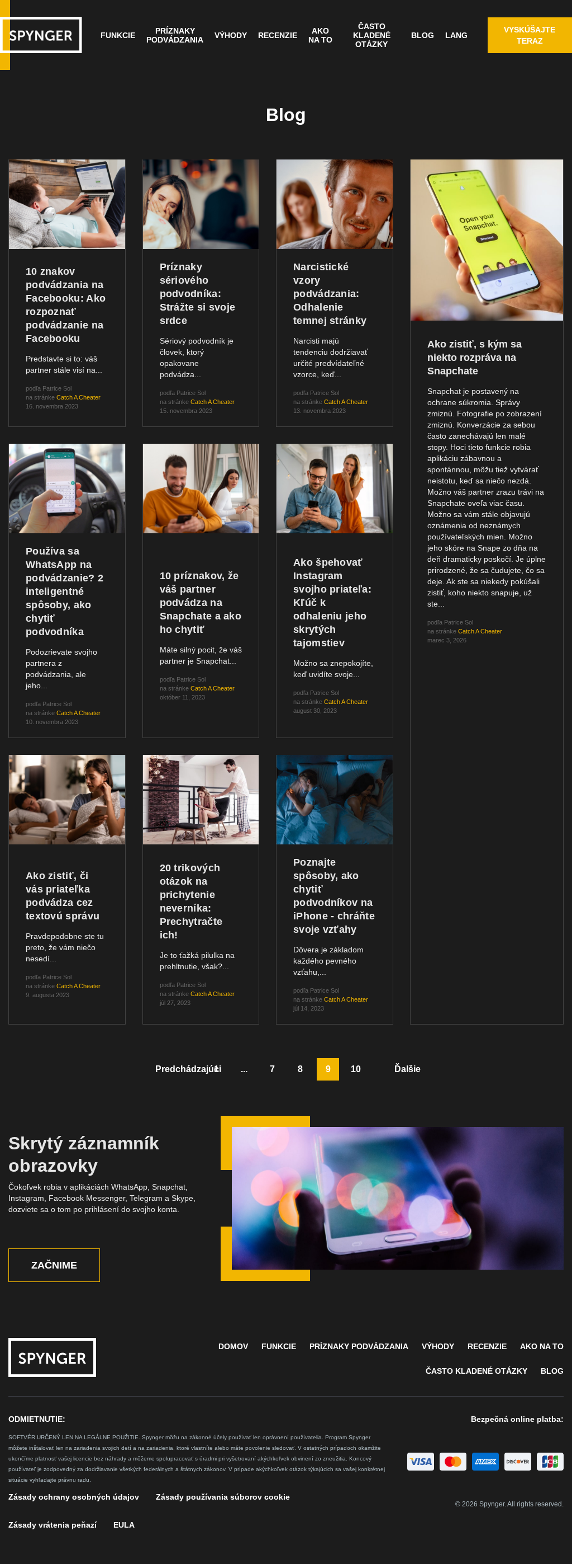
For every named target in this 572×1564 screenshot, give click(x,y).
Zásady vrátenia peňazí (52, 1524)
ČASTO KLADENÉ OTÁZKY (371, 35)
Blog (422, 35)
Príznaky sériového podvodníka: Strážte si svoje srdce (198, 293)
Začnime (54, 1265)
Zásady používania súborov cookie (223, 1496)
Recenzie (277, 35)
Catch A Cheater (78, 397)
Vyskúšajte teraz (529, 35)
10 (356, 1069)
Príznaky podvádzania (174, 35)
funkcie (118, 35)
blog (552, 1370)
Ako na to (320, 35)
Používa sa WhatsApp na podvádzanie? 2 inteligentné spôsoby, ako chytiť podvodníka (64, 591)
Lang (456, 35)
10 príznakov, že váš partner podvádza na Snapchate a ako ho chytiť (201, 602)
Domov (233, 1346)
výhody (438, 1346)
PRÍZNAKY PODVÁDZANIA (358, 1346)
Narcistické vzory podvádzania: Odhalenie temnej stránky (329, 293)
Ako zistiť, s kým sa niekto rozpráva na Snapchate (474, 358)
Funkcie (278, 1346)
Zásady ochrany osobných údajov (73, 1496)
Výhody (230, 35)
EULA (124, 1524)
